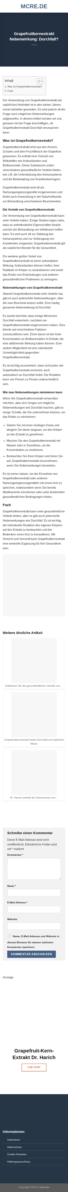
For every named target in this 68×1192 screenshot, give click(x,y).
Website (12, 919)
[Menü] (5, 6)
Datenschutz (14, 1147)
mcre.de (34, 6)
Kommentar (15, 854)
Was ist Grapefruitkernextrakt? (24, 86)
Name (11, 885)
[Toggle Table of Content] (38, 81)
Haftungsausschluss (18, 1161)
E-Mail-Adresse (17, 902)
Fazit (10, 90)
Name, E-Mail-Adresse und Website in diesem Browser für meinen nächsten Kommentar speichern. (33, 941)
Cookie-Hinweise (16, 1154)
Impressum (13, 1139)
